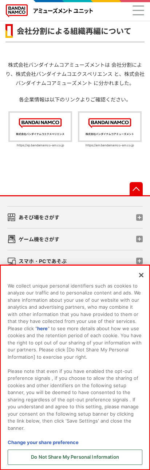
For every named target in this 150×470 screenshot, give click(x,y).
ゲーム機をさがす (39, 239)
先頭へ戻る (136, 188)
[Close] (141, 275)
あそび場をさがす (39, 217)
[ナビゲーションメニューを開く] (138, 10)
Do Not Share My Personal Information (75, 457)
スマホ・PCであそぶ (43, 261)
